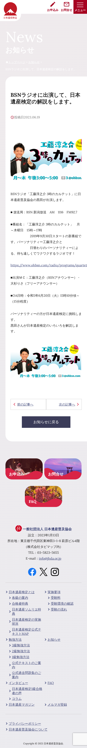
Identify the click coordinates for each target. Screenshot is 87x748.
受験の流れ (59, 609)
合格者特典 (20, 603)
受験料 (55, 598)
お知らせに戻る (46, 422)
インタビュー (18, 683)
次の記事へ (67, 404)
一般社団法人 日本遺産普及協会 (47, 529)
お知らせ (54, 640)
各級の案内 (20, 598)
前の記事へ (25, 404)
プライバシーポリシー (25, 723)
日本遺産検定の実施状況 (26, 621)
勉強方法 (15, 640)
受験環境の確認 (62, 603)
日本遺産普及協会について (28, 729)
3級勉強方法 (21, 645)
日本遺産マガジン (22, 704)
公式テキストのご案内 (26, 665)
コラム (17, 699)
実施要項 (54, 592)
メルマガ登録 (57, 704)
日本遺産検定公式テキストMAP (26, 631)
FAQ (51, 683)
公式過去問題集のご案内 (26, 675)
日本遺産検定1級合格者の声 (27, 691)
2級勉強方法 (21, 651)
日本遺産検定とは (22, 592)
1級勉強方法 (20, 657)
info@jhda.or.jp (50, 558)
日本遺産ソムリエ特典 (26, 611)
